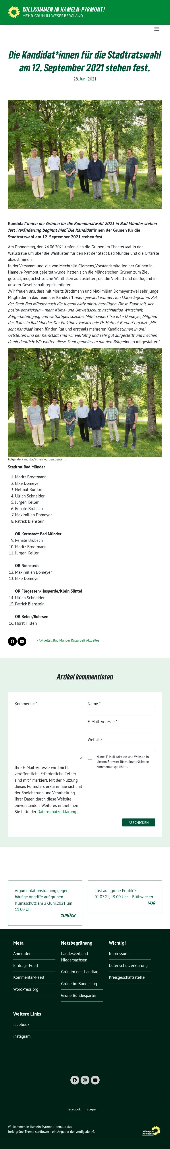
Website (95, 739)
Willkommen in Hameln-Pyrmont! (64, 9)
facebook (21, 1024)
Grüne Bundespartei (78, 995)
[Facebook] (74, 1080)
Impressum (118, 953)
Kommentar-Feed (28, 977)
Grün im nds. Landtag (79, 971)
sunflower (42, 1131)
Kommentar (26, 703)
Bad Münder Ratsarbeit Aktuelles (76, 640)
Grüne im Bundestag (79, 983)
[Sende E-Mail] (21, 641)
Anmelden (22, 953)
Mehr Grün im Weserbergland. (53, 15)
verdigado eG (85, 1131)
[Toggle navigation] (157, 29)
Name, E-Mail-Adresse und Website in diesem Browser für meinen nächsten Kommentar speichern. (123, 762)
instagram (22, 1036)
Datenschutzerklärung (56, 811)
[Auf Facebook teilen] (12, 641)
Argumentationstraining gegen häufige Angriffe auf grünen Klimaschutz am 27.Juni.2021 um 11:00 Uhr (45, 903)
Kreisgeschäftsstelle (127, 977)
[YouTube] (95, 1080)
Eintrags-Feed (25, 965)
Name (94, 703)
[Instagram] (85, 1080)
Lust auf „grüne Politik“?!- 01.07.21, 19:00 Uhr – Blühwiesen (125, 897)
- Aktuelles (44, 640)
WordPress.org (25, 989)
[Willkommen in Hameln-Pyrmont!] (15, 11)
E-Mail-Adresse (102, 721)
